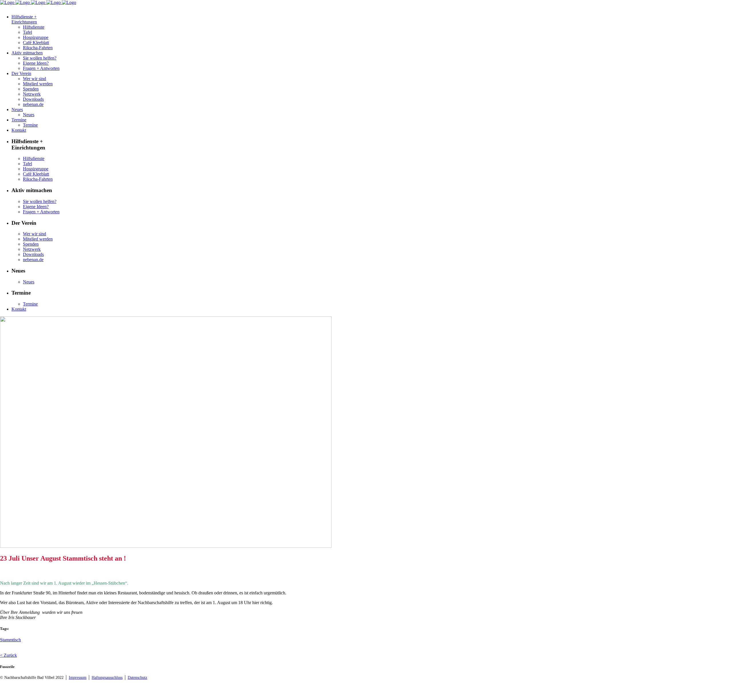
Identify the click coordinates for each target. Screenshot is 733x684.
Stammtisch (10, 639)
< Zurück (8, 655)
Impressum (77, 677)
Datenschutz (137, 677)
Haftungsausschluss (107, 677)
